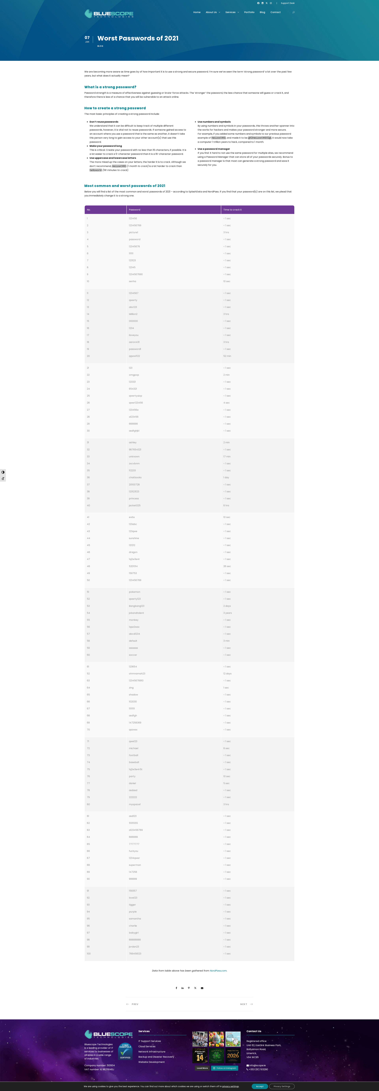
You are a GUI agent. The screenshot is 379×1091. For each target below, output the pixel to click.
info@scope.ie (257, 1065)
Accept (260, 1086)
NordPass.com (218, 970)
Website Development (151, 1062)
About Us (211, 12)
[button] (294, 12)
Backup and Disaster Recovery (156, 1057)
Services (230, 12)
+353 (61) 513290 (258, 1069)
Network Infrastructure (151, 1051)
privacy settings (230, 1086)
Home (196, 12)
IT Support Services (149, 1041)
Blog (262, 12)
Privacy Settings (282, 1086)
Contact (275, 12)
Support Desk (288, 3)
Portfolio (249, 12)
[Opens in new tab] (258, 3)
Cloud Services (146, 1046)
